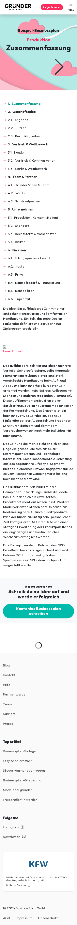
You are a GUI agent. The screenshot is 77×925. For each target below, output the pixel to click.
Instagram (11, 827)
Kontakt (9, 675)
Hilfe (6, 685)
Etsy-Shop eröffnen (18, 761)
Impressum (24, 918)
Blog (6, 665)
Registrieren (51, 7)
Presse (8, 723)
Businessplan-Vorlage (19, 751)
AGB (6, 918)
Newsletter (12, 837)
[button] (71, 7)
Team (7, 704)
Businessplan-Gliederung (22, 780)
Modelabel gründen (18, 790)
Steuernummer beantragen (24, 770)
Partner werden (15, 694)
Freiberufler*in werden (20, 800)
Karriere (9, 714)
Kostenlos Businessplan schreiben (38, 611)
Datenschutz (48, 918)
